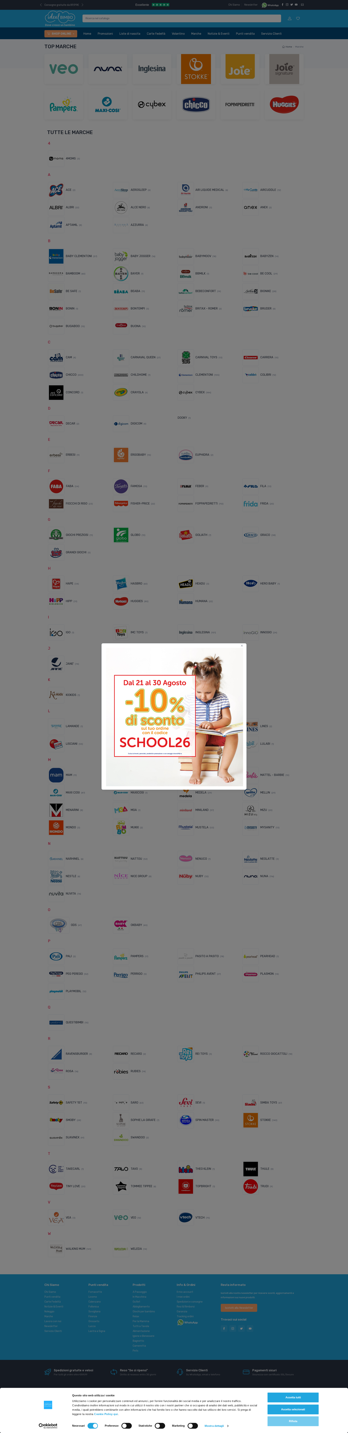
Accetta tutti (293, 1397)
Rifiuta (293, 1421)
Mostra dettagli (214, 1425)
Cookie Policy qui (106, 1414)
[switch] (126, 1426)
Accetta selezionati (293, 1409)
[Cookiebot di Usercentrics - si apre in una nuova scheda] (48, 1426)
